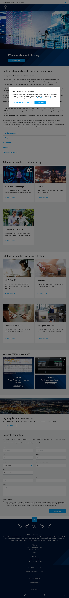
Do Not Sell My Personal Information (23, 103)
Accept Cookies (40, 102)
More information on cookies (44, 98)
